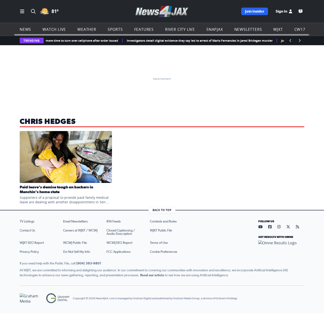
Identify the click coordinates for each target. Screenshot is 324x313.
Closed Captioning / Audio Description (120, 232)
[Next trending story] (300, 40)
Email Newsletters (75, 221)
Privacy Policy (29, 252)
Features (144, 29)
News (25, 29)
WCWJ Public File (75, 243)
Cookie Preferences (163, 252)
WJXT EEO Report (32, 243)
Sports (115, 29)
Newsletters (248, 29)
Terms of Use (159, 243)
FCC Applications (118, 252)
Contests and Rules (163, 221)
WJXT (278, 29)
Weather (86, 29)
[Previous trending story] (291, 40)
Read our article (152, 275)
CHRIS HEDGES (48, 121)
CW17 (299, 29)
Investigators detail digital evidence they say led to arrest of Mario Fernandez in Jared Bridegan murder (196, 41)
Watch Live (54, 29)
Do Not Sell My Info (76, 252)
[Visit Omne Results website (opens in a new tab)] (281, 247)
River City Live (180, 29)
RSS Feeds (113, 221)
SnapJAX (214, 29)
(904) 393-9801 (88, 263)
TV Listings (27, 221)
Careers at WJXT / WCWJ (80, 230)
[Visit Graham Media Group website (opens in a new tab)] (31, 298)
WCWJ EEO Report (119, 243)
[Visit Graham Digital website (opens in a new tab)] (57, 298)
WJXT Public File (161, 230)
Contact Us (27, 230)
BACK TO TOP (162, 210)
